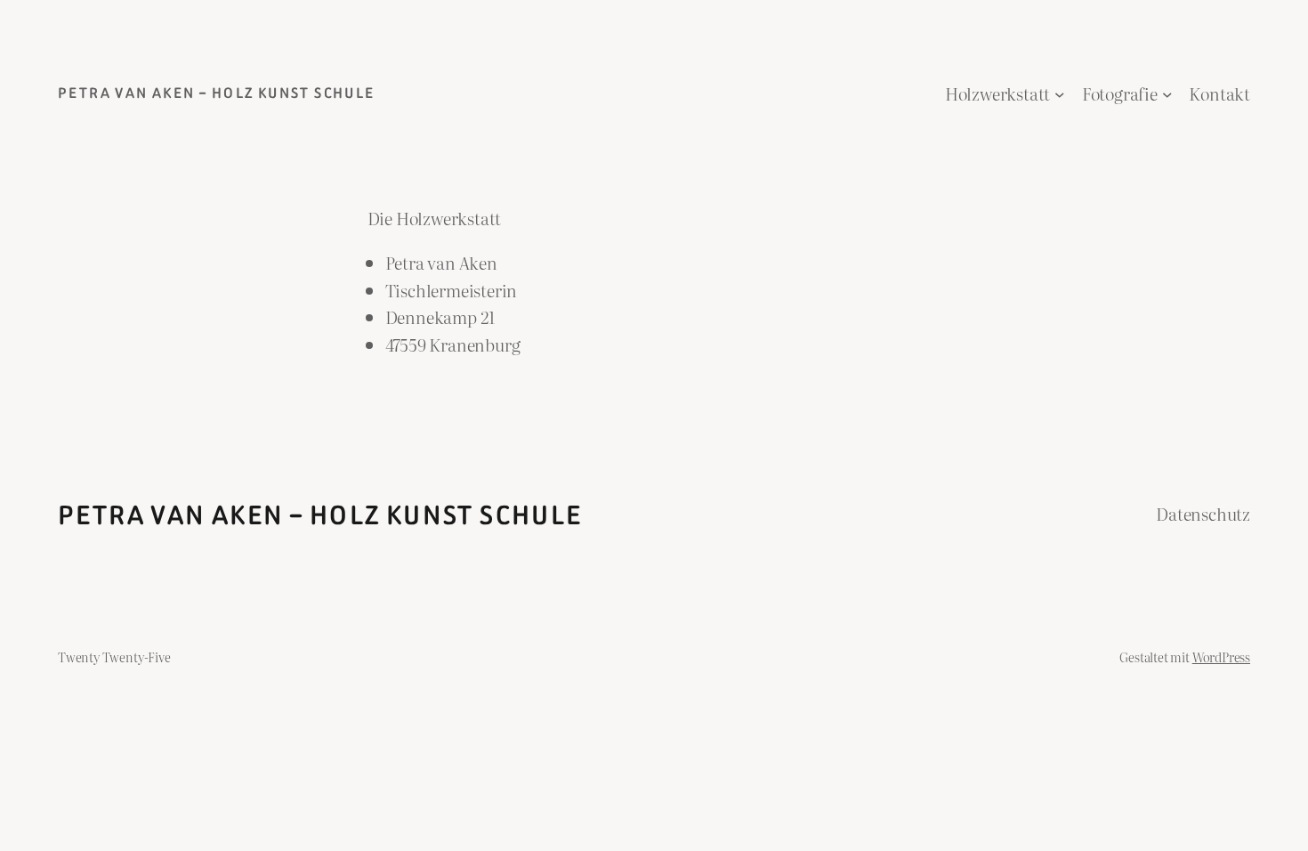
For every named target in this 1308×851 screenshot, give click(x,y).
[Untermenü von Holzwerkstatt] (1059, 94)
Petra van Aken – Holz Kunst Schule (216, 93)
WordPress (1221, 656)
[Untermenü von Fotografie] (1167, 94)
